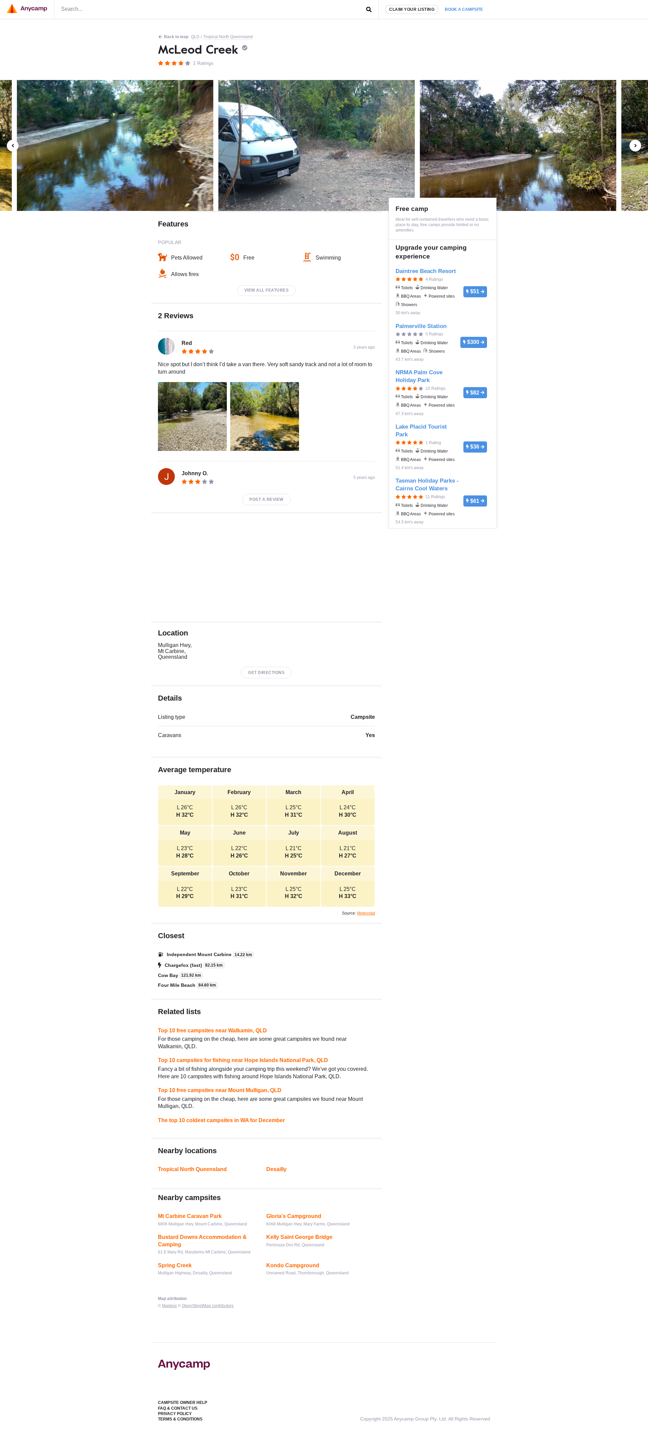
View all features (266, 290)
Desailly (276, 1169)
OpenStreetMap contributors (208, 1305)
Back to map (176, 36)
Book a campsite (464, 9)
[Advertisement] (266, 567)
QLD (195, 36)
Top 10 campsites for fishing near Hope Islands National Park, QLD (243, 1060)
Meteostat (366, 913)
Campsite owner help (182, 1402)
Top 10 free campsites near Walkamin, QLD (212, 1030)
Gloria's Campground (293, 1216)
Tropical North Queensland (228, 36)
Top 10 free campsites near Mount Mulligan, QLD (219, 1090)
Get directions (266, 672)
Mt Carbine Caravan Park (190, 1216)
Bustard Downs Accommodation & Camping (202, 1240)
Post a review (266, 499)
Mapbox (169, 1305)
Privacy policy (175, 1413)
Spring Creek (175, 1265)
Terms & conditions (180, 1419)
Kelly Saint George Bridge (299, 1237)
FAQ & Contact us (177, 1408)
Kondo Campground (292, 1265)
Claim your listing (411, 9)
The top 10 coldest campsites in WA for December (221, 1120)
